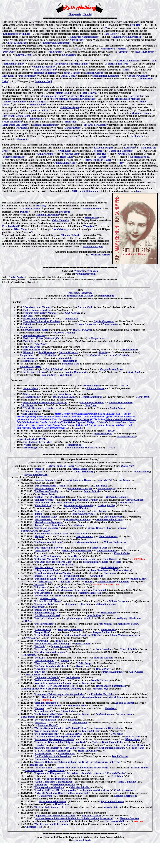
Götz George (38, 101)
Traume (39, 525)
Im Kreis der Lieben (95, 124)
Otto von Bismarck (68, 352)
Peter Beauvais (89, 92)
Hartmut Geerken (129, 818)
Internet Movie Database (80, 295)
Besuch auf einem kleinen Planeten (53, 573)
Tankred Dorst (100, 742)
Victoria (103, 352)
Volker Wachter (18, 277)
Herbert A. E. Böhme (117, 497)
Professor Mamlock (45, 480)
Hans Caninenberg (108, 536)
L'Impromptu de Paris (47, 570)
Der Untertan (49, 697)
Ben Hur (101, 153)
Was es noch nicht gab (46, 731)
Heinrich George (94, 72)
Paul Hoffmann (104, 714)
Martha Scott (72, 153)
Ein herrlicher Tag (45, 612)
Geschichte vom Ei (44, 660)
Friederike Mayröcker (103, 694)
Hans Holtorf (110, 33)
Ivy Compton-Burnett (112, 801)
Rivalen (123, 51)
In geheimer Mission (34, 335)
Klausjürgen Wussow (128, 623)
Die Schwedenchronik (46, 733)
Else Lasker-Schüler (115, 821)
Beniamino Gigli (43, 81)
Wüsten (27, 444)
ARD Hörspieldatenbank (84, 191)
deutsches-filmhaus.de (126, 436)
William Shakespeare (115, 542)
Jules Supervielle (113, 516)
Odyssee (65, 581)
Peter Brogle (38, 607)
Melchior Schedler (80, 787)
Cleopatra (97, 150)
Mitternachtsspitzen (13, 156)
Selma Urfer (54, 663)
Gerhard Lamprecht (128, 60)
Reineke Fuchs (42, 635)
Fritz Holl (135, 24)
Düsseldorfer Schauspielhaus (113, 422)
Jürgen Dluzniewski (64, 162)
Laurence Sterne (34, 770)
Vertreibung (41, 640)
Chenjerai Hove (33, 826)
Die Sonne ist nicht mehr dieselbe (52, 666)
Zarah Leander (71, 72)
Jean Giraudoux (84, 536)
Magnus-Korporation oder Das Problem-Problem (61, 728)
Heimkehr (28, 360)
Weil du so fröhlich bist (47, 680)
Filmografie (75, 14)
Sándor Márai (91, 491)
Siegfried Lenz (99, 547)
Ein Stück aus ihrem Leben (37, 442)
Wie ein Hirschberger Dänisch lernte (42, 408)
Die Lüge (40, 657)
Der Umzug (41, 649)
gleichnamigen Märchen (127, 98)
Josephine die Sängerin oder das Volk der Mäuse (60, 748)
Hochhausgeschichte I (46, 702)
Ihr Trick (28, 315)
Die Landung (42, 502)
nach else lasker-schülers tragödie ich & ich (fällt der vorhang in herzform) (74, 818)
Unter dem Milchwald (46, 559)
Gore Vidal (109, 573)
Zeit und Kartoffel (44, 711)
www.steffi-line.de (83, 840)
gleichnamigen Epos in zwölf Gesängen (83, 635)
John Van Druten (96, 388)
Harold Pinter (103, 669)
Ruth (120, 162)
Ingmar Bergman (60, 646)
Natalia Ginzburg (100, 680)
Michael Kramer (32, 396)
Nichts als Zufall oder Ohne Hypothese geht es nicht (62, 793)
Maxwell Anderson (144, 51)
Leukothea (38, 584)
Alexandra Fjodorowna (47, 759)
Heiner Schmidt (128, 649)
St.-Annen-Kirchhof (29, 208)
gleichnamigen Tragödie (77, 604)
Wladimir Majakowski (89, 592)
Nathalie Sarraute (103, 657)
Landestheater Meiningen (16, 33)
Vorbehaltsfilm (52, 338)
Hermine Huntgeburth (45, 124)
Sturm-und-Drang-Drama (76, 419)
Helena (28, 621)
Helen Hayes (66, 156)
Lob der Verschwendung (48, 556)
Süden (26, 394)
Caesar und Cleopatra (120, 150)
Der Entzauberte (44, 567)
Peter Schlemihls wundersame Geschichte (73, 98)
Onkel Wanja (42, 550)
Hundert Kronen (44, 499)
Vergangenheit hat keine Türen (51, 533)
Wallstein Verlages (100, 254)
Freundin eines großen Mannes (71, 63)
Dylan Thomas (109, 559)
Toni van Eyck (85, 307)
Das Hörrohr (45, 795)
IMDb (38, 366)
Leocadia (40, 590)
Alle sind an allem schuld (48, 705)
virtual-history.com (85, 273)
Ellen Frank (8, 115)
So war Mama (30, 388)
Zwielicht (28, 341)
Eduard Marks (127, 502)
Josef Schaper (117, 408)
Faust (79, 49)
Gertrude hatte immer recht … (51, 807)
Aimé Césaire (136, 671)
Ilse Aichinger (62, 587)
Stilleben (39, 468)
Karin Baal (22, 127)
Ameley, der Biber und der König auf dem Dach (60, 742)
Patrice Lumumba (112, 671)
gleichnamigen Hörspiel (84, 559)
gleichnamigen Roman (90, 697)
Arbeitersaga (30, 447)
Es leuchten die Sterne (116, 63)
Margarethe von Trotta (14, 124)
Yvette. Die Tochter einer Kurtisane (41, 321)
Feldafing (41, 205)
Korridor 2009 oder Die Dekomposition (55, 790)
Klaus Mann (20, 229)
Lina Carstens (69, 54)
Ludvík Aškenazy (91, 731)
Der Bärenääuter (44, 623)
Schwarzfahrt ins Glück (35, 329)
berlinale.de (137, 136)
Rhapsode (124, 581)
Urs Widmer (84, 683)
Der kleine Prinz (43, 519)
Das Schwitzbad (43, 592)
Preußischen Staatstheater (55, 43)
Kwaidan (39, 745)
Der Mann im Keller (45, 578)
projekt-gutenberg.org (36, 474)
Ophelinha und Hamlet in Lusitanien (55, 815)
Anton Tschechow (106, 550)
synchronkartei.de (139, 156)
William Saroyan (91, 385)
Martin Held (62, 92)
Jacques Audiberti (102, 632)
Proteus (39, 511)
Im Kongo (40, 671)
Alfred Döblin (25, 54)
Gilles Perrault (79, 722)
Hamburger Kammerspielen (83, 36)
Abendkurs (41, 669)
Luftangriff (41, 784)
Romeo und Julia (44, 604)
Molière (117, 561)
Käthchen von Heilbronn (113, 48)
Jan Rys (58, 640)
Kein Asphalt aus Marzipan (49, 787)
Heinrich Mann (115, 697)
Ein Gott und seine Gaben (52, 801)
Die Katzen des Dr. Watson (49, 714)
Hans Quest (135, 96)
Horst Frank (61, 804)
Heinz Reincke (108, 629)
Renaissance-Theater (43, 576)
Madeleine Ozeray (122, 570)
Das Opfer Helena (44, 618)
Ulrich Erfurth (72, 576)
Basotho (65, 660)
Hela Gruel (110, 708)
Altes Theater (77, 40)
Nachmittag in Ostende (47, 677)
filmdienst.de (37, 118)
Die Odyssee (45, 581)
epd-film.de (66, 375)
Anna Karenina (45, 153)
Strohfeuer (70, 121)
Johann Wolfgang (107, 488)
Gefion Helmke (24, 115)
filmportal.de (107, 295)
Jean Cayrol (102, 649)
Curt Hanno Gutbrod (74, 578)
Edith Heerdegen (70, 107)
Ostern (38, 471)
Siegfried (39, 536)
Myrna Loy (124, 153)
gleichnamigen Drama (52, 96)
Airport (102, 156)
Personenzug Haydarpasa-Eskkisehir (54, 739)
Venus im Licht (43, 505)
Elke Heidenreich (77, 705)
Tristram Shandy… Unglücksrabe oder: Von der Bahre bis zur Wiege (71, 767)
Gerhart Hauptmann (82, 96)
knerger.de (64, 211)
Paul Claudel (79, 511)
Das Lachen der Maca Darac (82, 447)
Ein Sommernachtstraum (48, 542)
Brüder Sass (36, 764)
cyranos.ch (92, 271)
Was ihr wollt (54, 51)
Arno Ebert (47, 494)
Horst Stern (81, 533)
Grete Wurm (117, 733)
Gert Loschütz (70, 719)
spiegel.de (79, 428)
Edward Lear (132, 736)
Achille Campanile (126, 781)
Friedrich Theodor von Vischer (37, 688)
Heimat (126, 69)
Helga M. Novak (73, 733)
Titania (38, 514)
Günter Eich (56, 525)
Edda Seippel (85, 663)
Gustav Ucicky (68, 75)
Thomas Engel (37, 104)
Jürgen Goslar (67, 564)
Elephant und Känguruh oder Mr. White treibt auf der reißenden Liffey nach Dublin (80, 773)
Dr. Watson (54, 717)
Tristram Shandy (140, 767)
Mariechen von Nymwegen (49, 522)
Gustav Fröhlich (128, 349)
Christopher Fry (106, 505)
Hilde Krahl (8, 75)
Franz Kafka (137, 748)
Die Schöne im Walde (46, 516)
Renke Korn (82, 666)
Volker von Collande (63, 332)
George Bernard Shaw (100, 528)
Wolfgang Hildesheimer (129, 618)
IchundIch (62, 821)
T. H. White (117, 776)
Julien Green (65, 394)
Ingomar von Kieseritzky (107, 728)
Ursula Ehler (116, 742)
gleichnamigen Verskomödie (78, 505)
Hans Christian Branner (85, 499)
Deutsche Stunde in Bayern (97, 160)
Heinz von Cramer (65, 595)
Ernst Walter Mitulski (76, 508)
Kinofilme (73, 292)
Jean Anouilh (99, 590)
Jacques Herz (42, 632)
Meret (38, 663)
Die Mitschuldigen (44, 488)
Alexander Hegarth (47, 725)
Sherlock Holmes (124, 714)
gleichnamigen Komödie (86, 542)
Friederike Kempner (124, 790)
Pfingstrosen (41, 587)
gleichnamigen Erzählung (105, 75)
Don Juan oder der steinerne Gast (53, 561)
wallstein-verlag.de (93, 246)
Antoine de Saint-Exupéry (110, 519)
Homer (88, 581)
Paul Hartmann (47, 352)
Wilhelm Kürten (138, 578)
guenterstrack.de (39, 110)
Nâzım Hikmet (132, 739)
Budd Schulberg (110, 567)
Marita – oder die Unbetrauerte (51, 824)
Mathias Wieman (106, 581)
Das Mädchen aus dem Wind (50, 652)
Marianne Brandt (141, 113)
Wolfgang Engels (29, 530)
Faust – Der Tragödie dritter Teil (56, 685)
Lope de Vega (94, 615)
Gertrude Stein (110, 807)
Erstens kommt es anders (36, 310)
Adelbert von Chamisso (14, 101)
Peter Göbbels (82, 643)
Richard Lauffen (135, 499)
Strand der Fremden (46, 609)
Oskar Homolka (60, 220)
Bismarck (28, 352)
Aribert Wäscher (99, 511)
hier (138, 191)
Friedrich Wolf (104, 480)
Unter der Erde (43, 629)
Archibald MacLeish (64, 784)
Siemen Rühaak (56, 770)
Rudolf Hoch (127, 466)
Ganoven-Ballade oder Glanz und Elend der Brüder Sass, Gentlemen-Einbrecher (77, 762)
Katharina (129, 147)
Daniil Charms (120, 756)
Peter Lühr (31, 638)
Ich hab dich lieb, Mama (48, 601)
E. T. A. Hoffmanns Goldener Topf (53, 750)
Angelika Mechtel (124, 702)
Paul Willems (105, 623)
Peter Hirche (74, 556)
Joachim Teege (100, 688)
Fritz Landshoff (10, 226)
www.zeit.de (96, 576)
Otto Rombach (57, 497)
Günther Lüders (48, 598)
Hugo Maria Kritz (82, 329)
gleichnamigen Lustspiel (79, 488)
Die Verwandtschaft (45, 719)
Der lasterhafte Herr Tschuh (50, 485)
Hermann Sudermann (45, 72)
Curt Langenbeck (64, 502)
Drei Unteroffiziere (33, 338)
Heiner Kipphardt (77, 422)
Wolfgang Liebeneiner (43, 66)
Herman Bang (108, 612)
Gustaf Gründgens (16, 43)
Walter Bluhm (28, 717)
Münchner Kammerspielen (126, 36)
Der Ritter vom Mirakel (47, 615)
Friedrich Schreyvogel (83, 514)
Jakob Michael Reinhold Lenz (120, 419)
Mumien (39, 708)
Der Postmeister (27, 75)
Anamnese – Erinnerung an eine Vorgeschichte (60, 694)
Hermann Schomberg (70, 688)
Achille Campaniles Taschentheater (53, 781)
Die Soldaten (30, 413)
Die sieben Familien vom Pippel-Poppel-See (57, 736)
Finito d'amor (30, 411)
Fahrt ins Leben (31, 346)
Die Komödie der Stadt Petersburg (53, 756)
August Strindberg (83, 471)
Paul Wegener (72, 313)
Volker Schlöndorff (12, 121)
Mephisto (89, 226)
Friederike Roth (66, 753)
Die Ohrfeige (41, 595)
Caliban (39, 497)
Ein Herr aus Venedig (46, 491)
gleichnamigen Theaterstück (77, 550)
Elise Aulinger (142, 471)
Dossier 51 (40, 722)
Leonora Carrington (125, 795)
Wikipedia (79, 271)
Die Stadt (40, 646)
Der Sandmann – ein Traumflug (52, 643)
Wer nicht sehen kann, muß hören (53, 683)
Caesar (46, 530)
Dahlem (24, 211)
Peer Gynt (8, 51)
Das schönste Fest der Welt (49, 547)
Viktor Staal (40, 344)
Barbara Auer (72, 127)
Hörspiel (87, 14)
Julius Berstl (100, 485)
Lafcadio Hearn (135, 745)
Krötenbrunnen (43, 753)
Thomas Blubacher (71, 235)
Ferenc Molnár (79, 468)
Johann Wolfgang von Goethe (125, 635)
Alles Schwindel (31, 349)
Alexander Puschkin (137, 75)
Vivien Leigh (64, 150)
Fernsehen (86, 292)
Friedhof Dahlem (92, 208)
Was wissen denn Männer (36, 307)
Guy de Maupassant (45, 69)
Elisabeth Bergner (103, 147)
